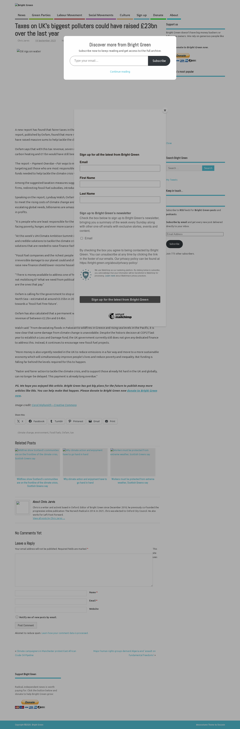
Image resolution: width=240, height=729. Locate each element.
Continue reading (120, 71)
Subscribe (159, 60)
